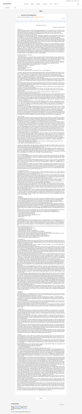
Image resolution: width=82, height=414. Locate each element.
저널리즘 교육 (8, 7)
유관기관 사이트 (62, 404)
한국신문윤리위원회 (6, 4)
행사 (15, 7)
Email (13, 409)
